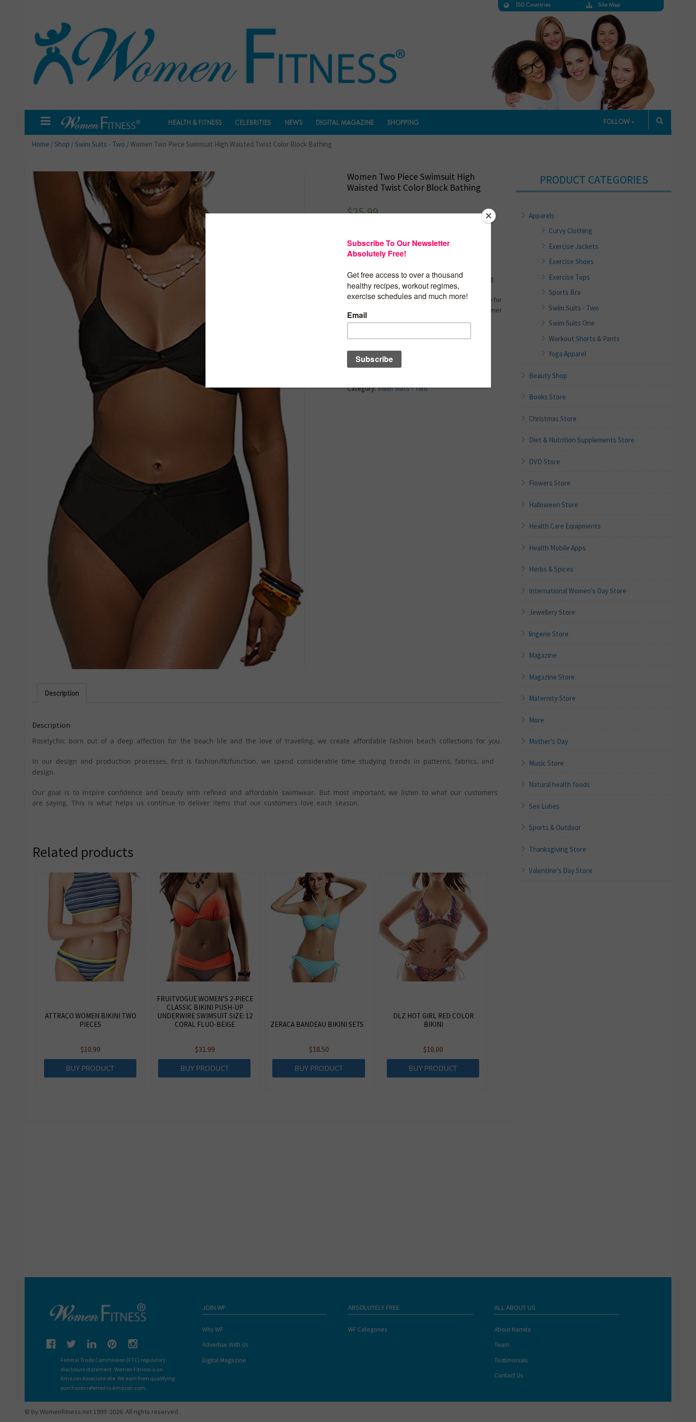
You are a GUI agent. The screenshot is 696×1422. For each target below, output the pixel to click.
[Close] (489, 216)
